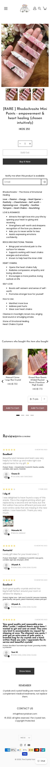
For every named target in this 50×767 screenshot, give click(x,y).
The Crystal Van (28, 759)
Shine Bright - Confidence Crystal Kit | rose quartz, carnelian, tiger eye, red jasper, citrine (23, 559)
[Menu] (6, 8)
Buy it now (25, 161)
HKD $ (23, 738)
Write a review (23, 436)
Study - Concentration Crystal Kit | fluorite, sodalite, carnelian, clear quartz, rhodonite (23, 468)
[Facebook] (25, 745)
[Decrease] (20, 144)
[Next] (47, 55)
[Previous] (3, 55)
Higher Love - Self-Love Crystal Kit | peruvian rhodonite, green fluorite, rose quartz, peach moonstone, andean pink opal (25, 598)
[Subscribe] (44, 182)
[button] (39, 8)
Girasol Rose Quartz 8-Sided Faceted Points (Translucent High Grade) (38, 381)
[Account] (34, 8)
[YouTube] (29, 745)
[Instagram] (21, 745)
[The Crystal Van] (25, 8)
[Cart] (45, 8)
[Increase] (30, 144)
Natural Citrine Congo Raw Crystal (12, 378)
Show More (25, 671)
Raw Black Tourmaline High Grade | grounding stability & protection (24, 646)
